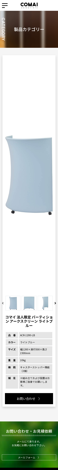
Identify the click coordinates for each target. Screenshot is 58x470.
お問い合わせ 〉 (29, 398)
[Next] (55, 303)
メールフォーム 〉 (29, 457)
